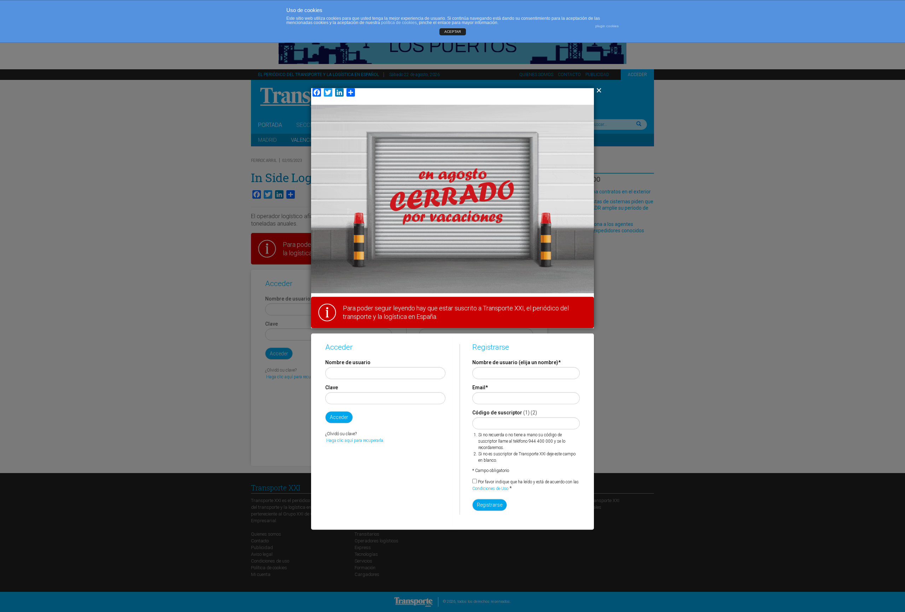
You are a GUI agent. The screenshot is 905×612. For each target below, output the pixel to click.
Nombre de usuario (347, 362)
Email (480, 387)
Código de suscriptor (497, 412)
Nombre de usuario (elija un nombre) (516, 362)
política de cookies (399, 22)
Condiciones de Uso (490, 488)
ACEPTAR (452, 32)
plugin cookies (607, 26)
